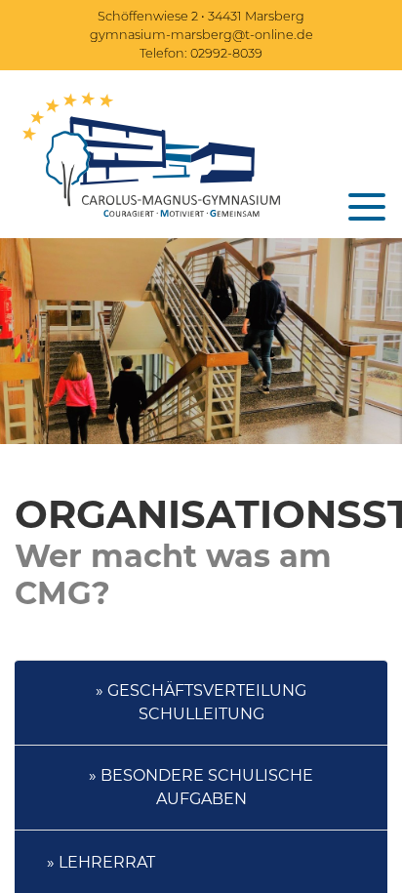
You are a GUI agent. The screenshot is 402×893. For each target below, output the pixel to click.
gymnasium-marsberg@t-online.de (201, 34)
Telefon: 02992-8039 (201, 53)
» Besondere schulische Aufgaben (201, 787)
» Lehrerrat (101, 862)
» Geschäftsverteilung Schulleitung (201, 702)
